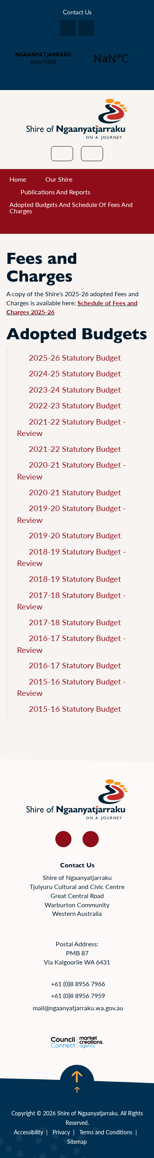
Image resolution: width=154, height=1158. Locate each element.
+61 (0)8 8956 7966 (78, 983)
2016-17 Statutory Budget (75, 665)
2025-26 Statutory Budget (75, 357)
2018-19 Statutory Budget (75, 578)
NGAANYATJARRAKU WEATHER (77, 58)
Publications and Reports (55, 191)
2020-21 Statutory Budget (75, 492)
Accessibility (28, 1132)
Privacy (61, 1132)
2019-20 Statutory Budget (75, 535)
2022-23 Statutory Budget (75, 405)
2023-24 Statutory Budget (75, 389)
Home (17, 179)
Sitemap (77, 1141)
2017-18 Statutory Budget (75, 622)
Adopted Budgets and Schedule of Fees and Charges (71, 207)
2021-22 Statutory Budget (75, 448)
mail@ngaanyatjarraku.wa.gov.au (78, 1007)
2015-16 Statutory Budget (75, 708)
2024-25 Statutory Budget (75, 373)
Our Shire (58, 179)
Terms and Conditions (105, 1132)
